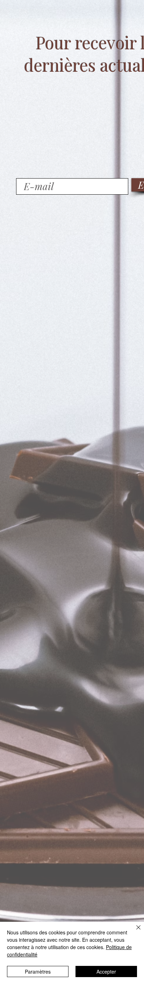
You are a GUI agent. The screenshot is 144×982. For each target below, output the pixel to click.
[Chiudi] (134, 931)
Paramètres (38, 971)
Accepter (106, 971)
